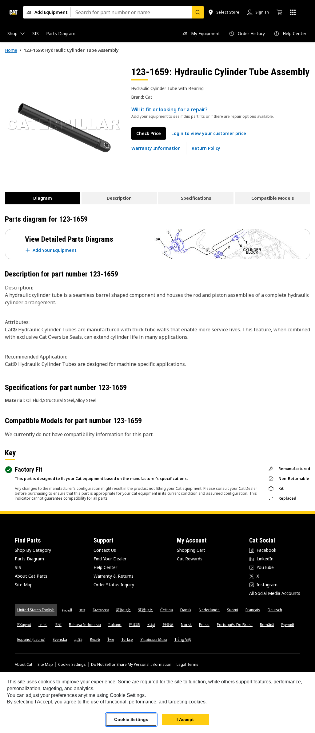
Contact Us (105, 550)
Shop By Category (33, 550)
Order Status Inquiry (114, 585)
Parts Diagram (29, 559)
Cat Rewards (189, 559)
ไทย (110, 639)
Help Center (105, 567)
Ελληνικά (24, 624)
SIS (18, 567)
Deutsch (275, 609)
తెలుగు (95, 639)
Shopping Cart (191, 550)
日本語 (134, 624)
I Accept (185, 719)
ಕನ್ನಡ (151, 624)
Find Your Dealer (110, 559)
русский (287, 624)
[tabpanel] (63, 124)
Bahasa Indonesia (85, 624)
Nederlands (209, 609)
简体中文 (123, 609)
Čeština (166, 609)
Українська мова (153, 639)
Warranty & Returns (114, 576)
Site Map (24, 585)
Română (267, 624)
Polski (204, 624)
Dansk (185, 609)
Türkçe (127, 639)
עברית (42, 624)
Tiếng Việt (182, 639)
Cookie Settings (72, 664)
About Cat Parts (31, 576)
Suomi (232, 609)
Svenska (60, 639)
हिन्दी (58, 624)
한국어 (167, 624)
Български (101, 609)
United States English (35, 609)
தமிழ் (78, 639)
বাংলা (82, 609)
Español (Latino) (31, 639)
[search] (198, 12)
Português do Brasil (235, 624)
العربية (67, 609)
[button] (208, 133)
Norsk (186, 624)
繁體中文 (145, 609)
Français (252, 609)
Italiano (115, 624)
